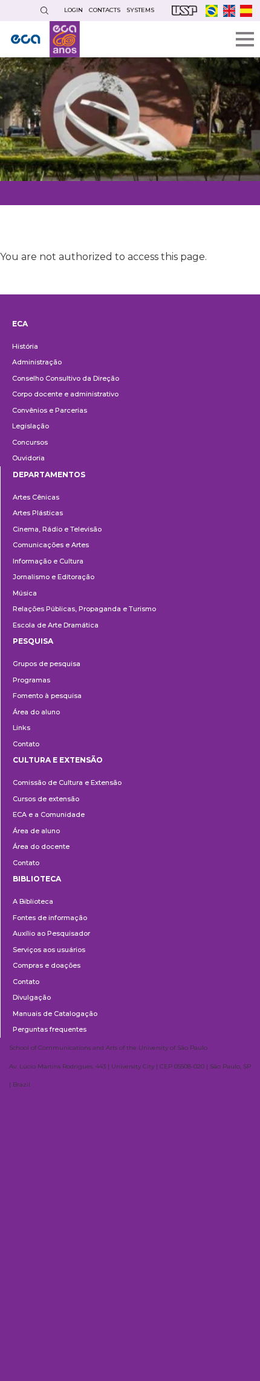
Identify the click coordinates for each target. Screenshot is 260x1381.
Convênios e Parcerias (49, 410)
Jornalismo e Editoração (53, 577)
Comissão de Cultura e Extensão (67, 782)
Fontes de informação (50, 917)
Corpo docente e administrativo (65, 394)
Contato (26, 744)
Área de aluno (36, 831)
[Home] (45, 39)
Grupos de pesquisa (46, 663)
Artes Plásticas (38, 513)
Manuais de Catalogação (55, 1013)
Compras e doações (46, 965)
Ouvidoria (28, 458)
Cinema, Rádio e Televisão (57, 529)
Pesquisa (33, 641)
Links (21, 727)
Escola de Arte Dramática (56, 625)
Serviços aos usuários (49, 949)
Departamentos (49, 474)
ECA (20, 323)
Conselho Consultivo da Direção (65, 378)
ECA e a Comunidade (49, 814)
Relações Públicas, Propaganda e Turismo (84, 609)
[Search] (44, 10)
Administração (37, 362)
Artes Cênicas (36, 497)
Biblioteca (37, 878)
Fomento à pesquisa (47, 695)
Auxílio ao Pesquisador (51, 933)
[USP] (184, 10)
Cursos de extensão (46, 799)
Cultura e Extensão (58, 759)
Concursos (30, 442)
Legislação (30, 426)
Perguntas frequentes (49, 1029)
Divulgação (32, 997)
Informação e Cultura (48, 561)
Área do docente (41, 846)
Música (25, 593)
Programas (31, 680)
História (25, 346)
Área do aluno (36, 712)
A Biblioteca (33, 901)
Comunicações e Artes (51, 545)
